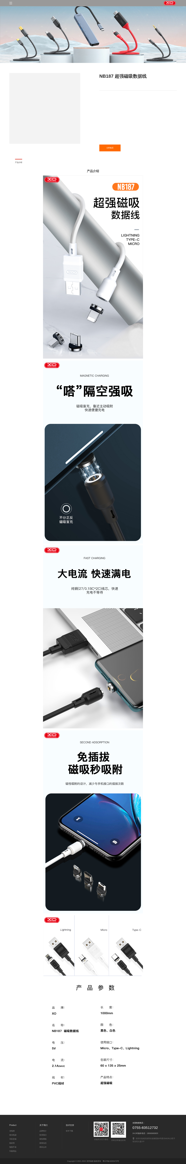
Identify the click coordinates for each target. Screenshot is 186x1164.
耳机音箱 (12, 1139)
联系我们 (43, 1135)
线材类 (12, 1143)
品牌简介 (43, 1131)
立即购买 (109, 148)
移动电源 (12, 1135)
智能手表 (12, 1147)
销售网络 (43, 1139)
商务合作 (43, 1147)
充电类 (12, 1131)
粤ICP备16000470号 (111, 1161)
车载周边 (12, 1151)
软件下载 (69, 1131)
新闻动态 (43, 1143)
